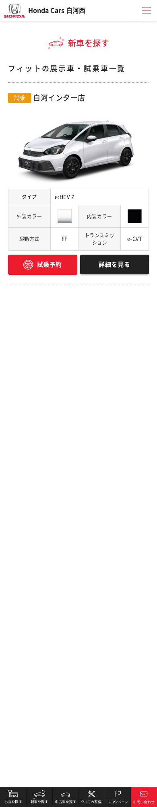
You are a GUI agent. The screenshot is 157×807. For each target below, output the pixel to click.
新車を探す (39, 797)
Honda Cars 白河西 (56, 10)
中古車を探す (65, 797)
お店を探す (13, 797)
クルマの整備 (91, 797)
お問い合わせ (144, 797)
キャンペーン (118, 797)
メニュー (146, 10)
